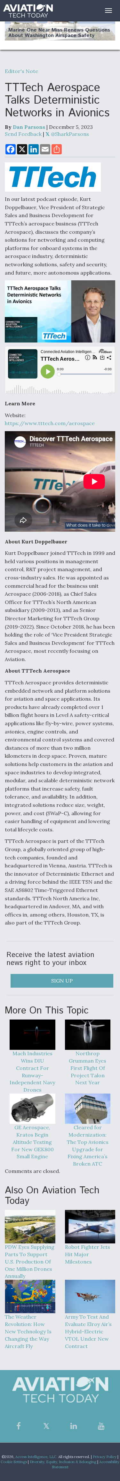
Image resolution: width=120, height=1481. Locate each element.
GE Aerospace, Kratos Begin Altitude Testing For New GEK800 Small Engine (32, 1142)
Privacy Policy (104, 1457)
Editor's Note (21, 71)
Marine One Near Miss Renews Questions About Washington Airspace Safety (59, 33)
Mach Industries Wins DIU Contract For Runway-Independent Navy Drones (32, 1071)
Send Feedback (23, 134)
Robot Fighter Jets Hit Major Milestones (87, 1254)
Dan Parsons (29, 127)
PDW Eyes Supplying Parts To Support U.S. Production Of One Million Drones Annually (29, 1261)
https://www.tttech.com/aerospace (50, 423)
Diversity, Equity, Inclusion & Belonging (63, 1462)
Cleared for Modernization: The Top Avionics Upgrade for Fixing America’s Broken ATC (87, 1145)
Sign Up (62, 980)
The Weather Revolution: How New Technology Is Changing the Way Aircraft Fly (28, 1331)
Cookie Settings (14, 1462)
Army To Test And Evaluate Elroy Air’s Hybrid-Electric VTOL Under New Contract (88, 1331)
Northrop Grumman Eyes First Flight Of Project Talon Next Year (87, 1068)
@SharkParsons (69, 134)
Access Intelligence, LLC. (36, 1457)
